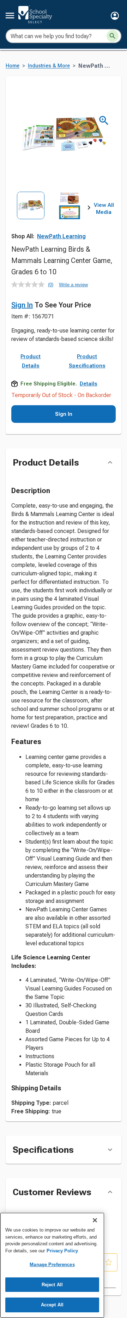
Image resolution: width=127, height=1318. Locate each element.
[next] (89, 209)
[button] (115, 15)
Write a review (73, 284)
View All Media (104, 208)
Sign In (22, 305)
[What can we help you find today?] (113, 36)
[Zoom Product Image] (104, 120)
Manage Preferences (52, 1264)
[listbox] (50, 215)
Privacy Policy (62, 1250)
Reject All (52, 1284)
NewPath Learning (61, 236)
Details (88, 384)
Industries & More (49, 66)
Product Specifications (87, 361)
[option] (30, 215)
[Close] (95, 1220)
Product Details (30, 361)
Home (12, 66)
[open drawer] (9, 15)
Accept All (52, 1304)
